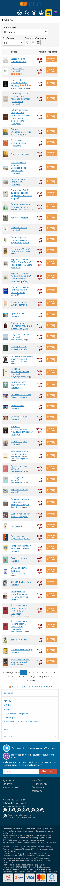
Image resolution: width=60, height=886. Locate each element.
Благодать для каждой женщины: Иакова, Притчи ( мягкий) (20, 595)
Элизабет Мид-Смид (19, 209)
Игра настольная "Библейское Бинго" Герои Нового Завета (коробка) (21, 263)
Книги (7, 709)
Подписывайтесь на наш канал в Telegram (33, 748)
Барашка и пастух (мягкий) (19, 491)
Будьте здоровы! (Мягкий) (19, 559)
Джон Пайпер (16, 339)
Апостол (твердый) (20, 154)
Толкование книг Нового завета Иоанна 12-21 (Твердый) (19, 609)
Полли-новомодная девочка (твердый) (20, 205)
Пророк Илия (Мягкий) (17, 314)
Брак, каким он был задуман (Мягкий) (20, 661)
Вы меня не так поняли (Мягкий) (19, 60)
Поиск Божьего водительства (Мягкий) (18, 385)
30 (18, 676)
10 (13, 676)
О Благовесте (39, 784)
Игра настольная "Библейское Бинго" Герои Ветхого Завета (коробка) (21, 277)
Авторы (7, 700)
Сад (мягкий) (17, 526)
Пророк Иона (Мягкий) (17, 407)
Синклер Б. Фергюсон (19, 458)
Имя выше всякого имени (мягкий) (20, 452)
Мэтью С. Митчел (18, 88)
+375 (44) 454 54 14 (14, 806)
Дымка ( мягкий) (19, 639)
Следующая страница (39, 676)
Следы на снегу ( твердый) (19, 569)
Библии (7, 704)
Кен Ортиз (15, 665)
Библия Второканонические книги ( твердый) (21, 132)
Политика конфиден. (38, 789)
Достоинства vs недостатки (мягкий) (21, 537)
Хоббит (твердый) (20, 217)
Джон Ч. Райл (16, 507)
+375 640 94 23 (14, 803)
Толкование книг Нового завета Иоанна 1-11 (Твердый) (19, 625)
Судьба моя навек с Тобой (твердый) (20, 515)
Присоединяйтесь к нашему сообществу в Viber (32, 756)
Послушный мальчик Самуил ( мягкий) (21, 396)
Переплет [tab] (8, 736)
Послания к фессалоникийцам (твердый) (20, 371)
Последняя (30, 680)
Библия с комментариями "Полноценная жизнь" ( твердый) (22, 430)
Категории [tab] (8, 693)
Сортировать (9, 27)
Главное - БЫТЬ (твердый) (19, 229)
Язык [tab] (6, 729)
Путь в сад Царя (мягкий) (19, 467)
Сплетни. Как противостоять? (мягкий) (19, 83)
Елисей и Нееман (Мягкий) (19, 418)
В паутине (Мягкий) (20, 249)
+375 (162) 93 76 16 (14, 799)
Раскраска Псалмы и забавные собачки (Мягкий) (21, 548)
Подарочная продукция (16, 713)
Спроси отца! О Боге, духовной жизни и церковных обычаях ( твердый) (21, 194)
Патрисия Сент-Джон (19, 573)
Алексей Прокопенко (19, 361)
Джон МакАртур (17, 616)
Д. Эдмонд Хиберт (18, 377)
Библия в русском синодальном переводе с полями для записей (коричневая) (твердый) (20, 117)
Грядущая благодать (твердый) (21, 335)
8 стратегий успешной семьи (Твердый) (19, 143)
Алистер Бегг (16, 456)
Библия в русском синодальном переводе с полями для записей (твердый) (20, 99)
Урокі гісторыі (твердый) (17, 70)
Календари (9, 717)
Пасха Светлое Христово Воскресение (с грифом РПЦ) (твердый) (18, 168)
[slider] (16, 74)
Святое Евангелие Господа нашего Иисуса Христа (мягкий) (20, 291)
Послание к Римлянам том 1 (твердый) (22, 357)
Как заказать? (11, 787)
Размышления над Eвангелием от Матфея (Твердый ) (20, 502)
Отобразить (9, 38)
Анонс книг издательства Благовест (22, 721)
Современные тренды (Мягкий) (21, 651)
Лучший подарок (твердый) (19, 443)
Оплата (7, 784)
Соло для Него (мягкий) (18, 478)
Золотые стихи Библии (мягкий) (19, 303)
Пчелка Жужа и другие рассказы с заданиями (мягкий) (20, 240)
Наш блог (37, 780)
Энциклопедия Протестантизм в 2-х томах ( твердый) (21, 326)
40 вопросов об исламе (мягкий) (19, 348)
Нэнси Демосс (16, 471)
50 (24, 676)
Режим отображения (35, 38)
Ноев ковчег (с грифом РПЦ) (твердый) (18, 182)
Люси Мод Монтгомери (20, 251)
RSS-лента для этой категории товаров (31, 686)
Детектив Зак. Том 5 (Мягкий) (21, 583)
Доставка (8, 780)
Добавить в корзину (51, 59)
